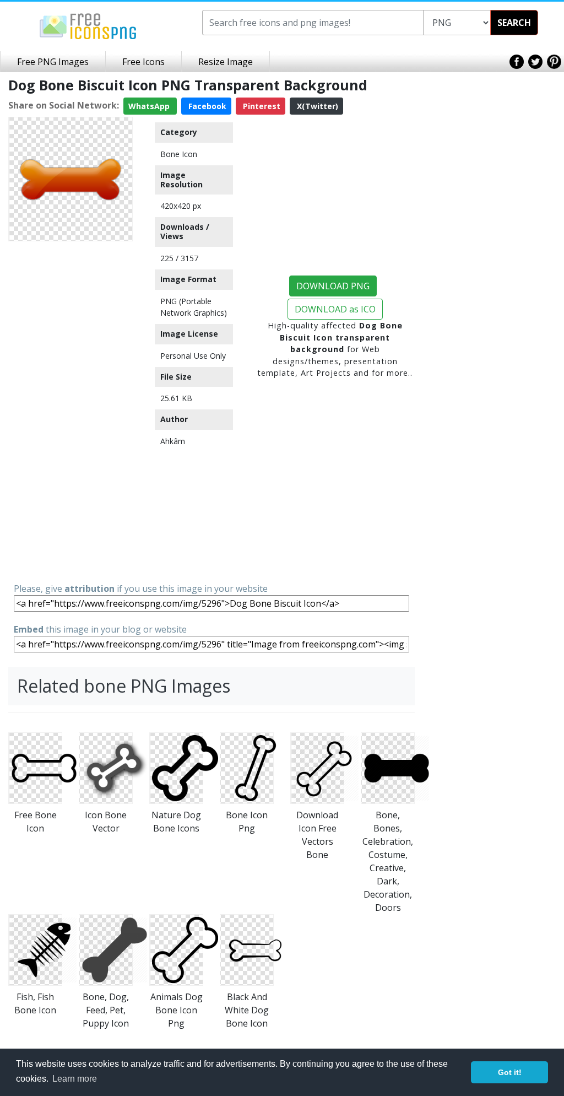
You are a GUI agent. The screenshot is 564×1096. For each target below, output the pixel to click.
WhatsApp (150, 106)
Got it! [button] (510, 1072)
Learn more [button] (74, 1078)
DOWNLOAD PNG (333, 286)
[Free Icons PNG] (88, 25)
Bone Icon (178, 154)
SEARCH (514, 23)
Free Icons (143, 62)
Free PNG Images (53, 62)
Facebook (206, 106)
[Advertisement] (70, 411)
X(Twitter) (316, 106)
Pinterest (260, 106)
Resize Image (225, 62)
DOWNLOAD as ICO (335, 309)
